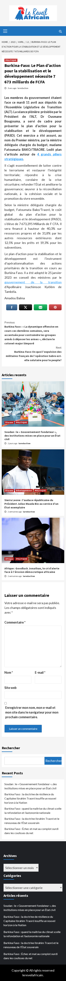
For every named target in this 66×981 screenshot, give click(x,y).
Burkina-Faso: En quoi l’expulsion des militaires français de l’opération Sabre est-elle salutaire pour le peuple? (34, 354)
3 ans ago (12, 88)
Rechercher (11, 748)
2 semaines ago (15, 511)
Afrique (9, 559)
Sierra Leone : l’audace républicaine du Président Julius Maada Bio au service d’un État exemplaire (31, 503)
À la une (9, 422)
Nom (8, 672)
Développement (24, 490)
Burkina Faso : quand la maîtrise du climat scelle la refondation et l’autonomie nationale (32, 810)
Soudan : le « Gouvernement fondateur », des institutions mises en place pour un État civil (32, 435)
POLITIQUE (10, 60)
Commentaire (15, 622)
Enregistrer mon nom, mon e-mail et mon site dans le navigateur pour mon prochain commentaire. (31, 712)
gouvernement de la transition (33, 282)
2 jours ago (13, 443)
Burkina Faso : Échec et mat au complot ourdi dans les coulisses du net (31, 831)
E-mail (40, 672)
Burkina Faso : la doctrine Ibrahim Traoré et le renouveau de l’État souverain (31, 820)
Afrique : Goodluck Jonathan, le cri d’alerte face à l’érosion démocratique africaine (31, 570)
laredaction (23, 88)
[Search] (60, 31)
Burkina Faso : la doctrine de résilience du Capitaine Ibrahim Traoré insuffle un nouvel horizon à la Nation (30, 798)
